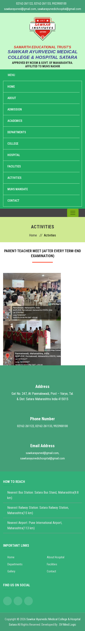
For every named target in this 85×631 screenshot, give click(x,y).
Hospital (13, 155)
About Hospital (55, 557)
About (11, 98)
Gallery (11, 571)
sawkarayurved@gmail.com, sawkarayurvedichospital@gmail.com (42, 9)
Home (11, 86)
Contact (13, 200)
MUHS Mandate (17, 189)
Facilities (14, 166)
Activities (14, 177)
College (12, 143)
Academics (14, 120)
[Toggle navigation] (73, 213)
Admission (14, 109)
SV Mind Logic (67, 624)
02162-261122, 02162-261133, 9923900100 (41, 3)
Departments (16, 132)
